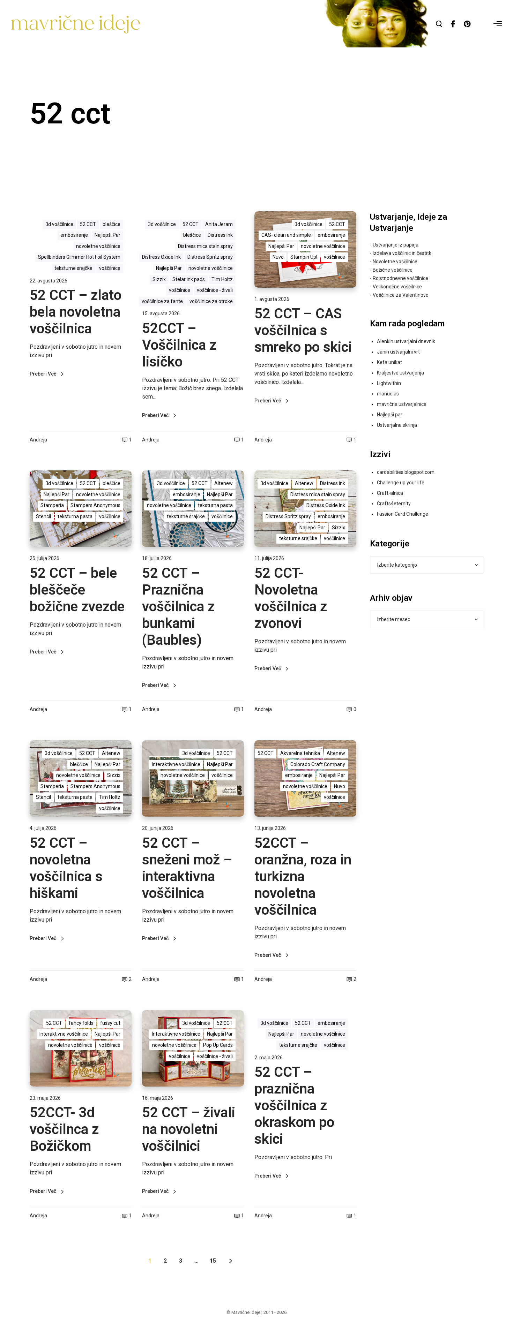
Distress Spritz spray (210, 257)
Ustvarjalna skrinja (397, 425)
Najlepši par (389, 414)
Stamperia (52, 505)
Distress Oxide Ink (161, 257)
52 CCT (88, 224)
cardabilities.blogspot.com (405, 472)
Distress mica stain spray (205, 246)
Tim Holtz (222, 279)
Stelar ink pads (188, 279)
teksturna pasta (75, 516)
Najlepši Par (107, 235)
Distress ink (220, 235)
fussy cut (110, 1023)
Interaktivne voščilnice (176, 764)
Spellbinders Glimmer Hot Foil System (79, 257)
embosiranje (74, 235)
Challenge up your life (400, 482)
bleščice (111, 224)
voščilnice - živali (215, 290)
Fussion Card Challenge (402, 514)
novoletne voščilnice (98, 246)
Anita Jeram (219, 224)
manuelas (388, 393)
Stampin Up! (303, 257)
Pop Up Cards (218, 1045)
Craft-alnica (390, 493)
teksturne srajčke (73, 268)
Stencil (43, 516)
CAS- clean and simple (286, 235)
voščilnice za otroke (211, 301)
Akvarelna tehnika (300, 753)
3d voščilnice (59, 224)
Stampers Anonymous (95, 505)
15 (213, 1260)
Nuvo (278, 257)
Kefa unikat (389, 362)
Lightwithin (389, 383)
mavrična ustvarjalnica (401, 404)
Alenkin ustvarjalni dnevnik (406, 341)
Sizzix (159, 279)
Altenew (223, 483)
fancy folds (81, 1023)
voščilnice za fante (162, 301)
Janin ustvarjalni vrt (398, 352)
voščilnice (109, 268)
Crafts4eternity (394, 503)
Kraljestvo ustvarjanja (400, 373)
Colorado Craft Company (317, 764)
